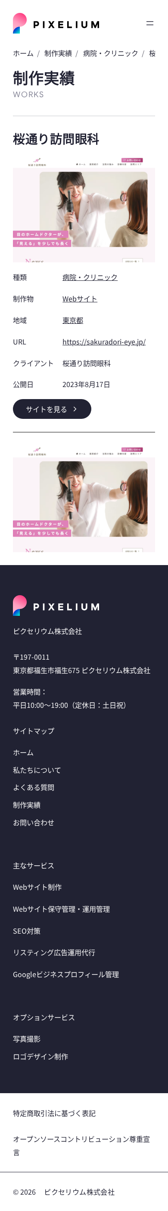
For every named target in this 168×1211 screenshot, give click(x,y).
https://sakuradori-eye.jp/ (104, 341)
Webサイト (79, 298)
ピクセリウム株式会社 (79, 1191)
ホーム (23, 53)
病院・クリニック (110, 53)
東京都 (72, 320)
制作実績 (58, 53)
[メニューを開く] (150, 23)
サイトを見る (46, 409)
